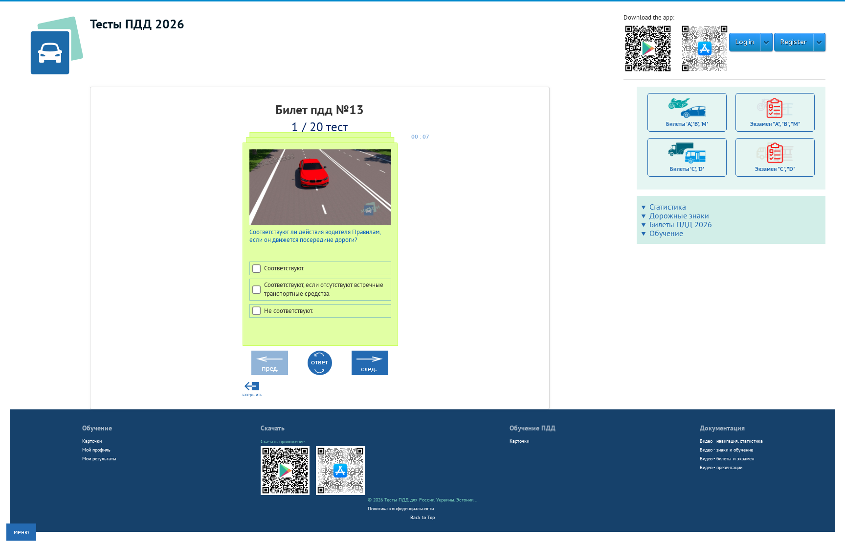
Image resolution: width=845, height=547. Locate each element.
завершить (252, 395)
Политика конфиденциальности (401, 508)
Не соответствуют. (288, 311)
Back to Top (422, 517)
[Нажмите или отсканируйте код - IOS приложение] (704, 48)
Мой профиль (96, 449)
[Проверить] (320, 363)
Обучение (666, 233)
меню (21, 532)
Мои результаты (99, 458)
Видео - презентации (721, 467)
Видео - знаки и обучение (726, 449)
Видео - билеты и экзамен (727, 458)
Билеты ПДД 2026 (680, 224)
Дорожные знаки (679, 215)
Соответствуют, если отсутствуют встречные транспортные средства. (323, 289)
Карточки (92, 440)
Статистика (667, 206)
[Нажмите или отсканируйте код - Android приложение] (647, 48)
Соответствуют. (284, 268)
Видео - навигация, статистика (731, 440)
